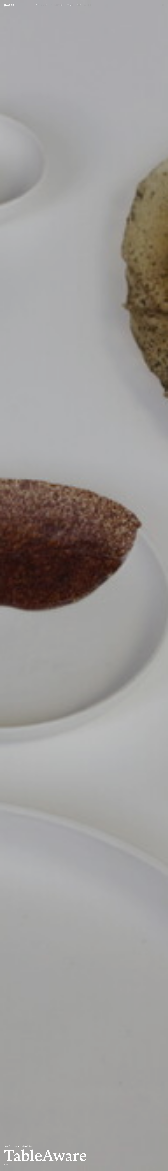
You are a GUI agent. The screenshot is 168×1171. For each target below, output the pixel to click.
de (161, 5)
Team (79, 5)
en (163, 5)
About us (88, 5)
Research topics (58, 5)
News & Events (42, 5)
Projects (70, 5)
